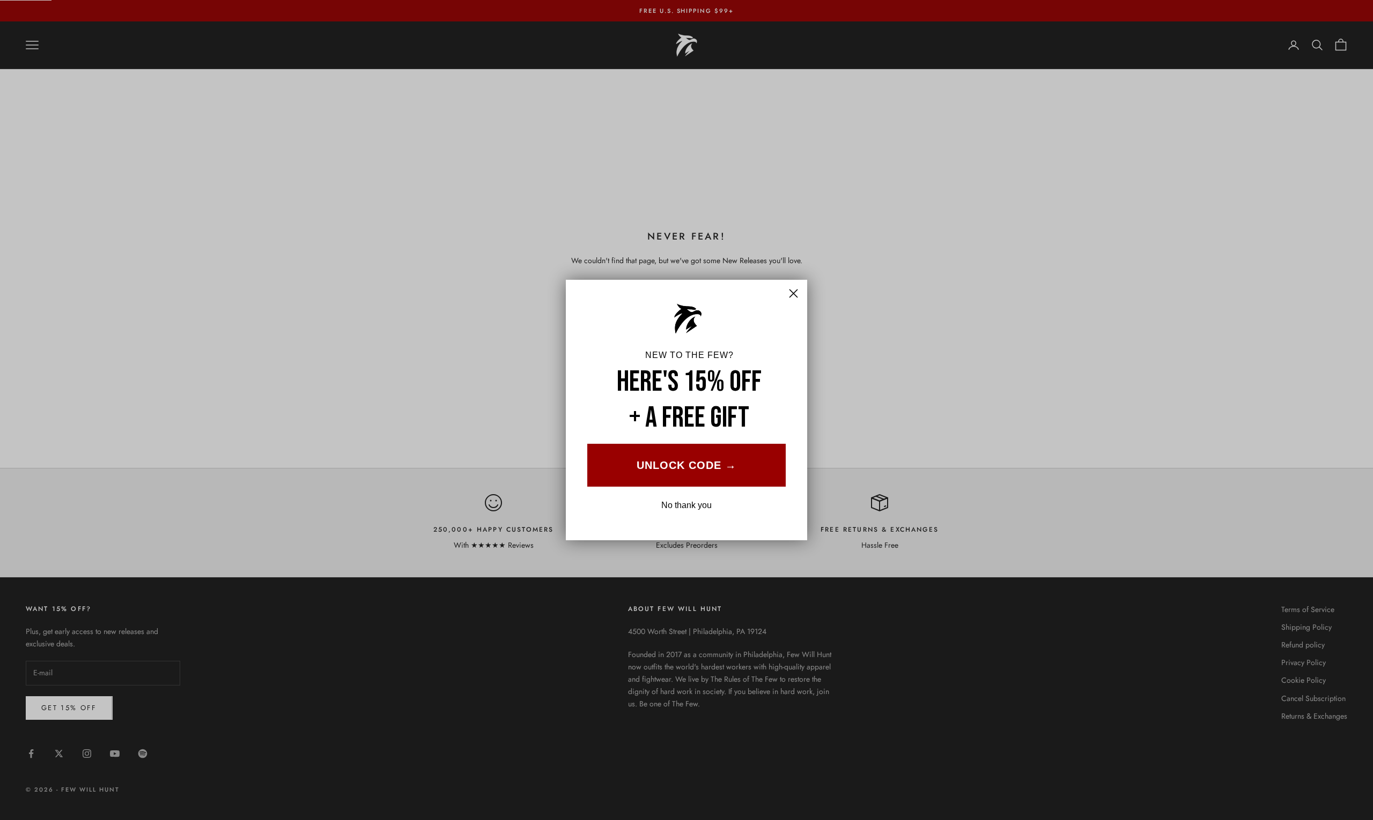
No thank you (686, 505)
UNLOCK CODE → (686, 465)
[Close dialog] (793, 293)
